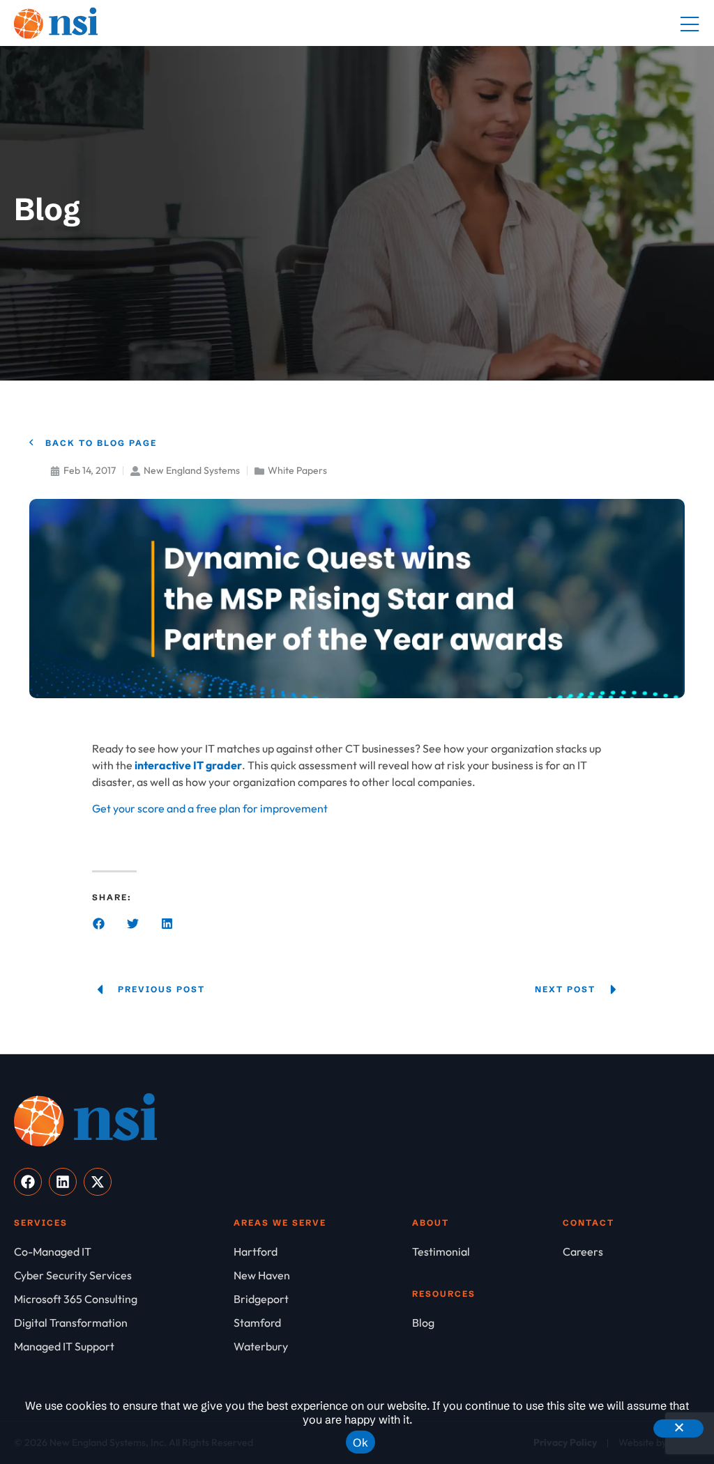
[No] (678, 1428)
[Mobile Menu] (689, 25)
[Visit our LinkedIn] (63, 1182)
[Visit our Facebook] (28, 1182)
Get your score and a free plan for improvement (210, 808)
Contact (588, 1222)
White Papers (297, 470)
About (430, 1222)
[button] (98, 923)
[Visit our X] (98, 1182)
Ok (360, 1442)
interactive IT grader (188, 765)
